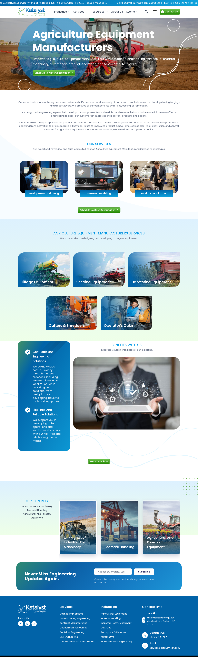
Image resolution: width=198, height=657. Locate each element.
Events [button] (131, 11)
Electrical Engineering (71, 632)
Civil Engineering (68, 637)
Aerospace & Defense (113, 632)
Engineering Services (71, 613)
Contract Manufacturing (73, 623)
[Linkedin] (27, 623)
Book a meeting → (97, 2)
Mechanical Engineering (73, 627)
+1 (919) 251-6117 (158, 637)
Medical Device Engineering (116, 641)
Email (153, 643)
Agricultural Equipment (114, 613)
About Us (117, 11)
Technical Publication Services (76, 641)
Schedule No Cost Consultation (53, 72)
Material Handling (119, 547)
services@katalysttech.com (165, 647)
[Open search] (146, 12)
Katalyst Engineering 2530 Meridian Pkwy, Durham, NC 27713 (161, 621)
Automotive (107, 637)
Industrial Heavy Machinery (116, 623)
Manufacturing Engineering (74, 618)
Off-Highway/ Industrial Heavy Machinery (77, 542)
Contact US (157, 633)
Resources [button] (98, 11)
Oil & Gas (106, 627)
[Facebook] (20, 623)
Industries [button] (61, 11)
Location (152, 613)
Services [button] (79, 11)
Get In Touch (97, 461)
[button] (154, 11)
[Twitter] (34, 623)
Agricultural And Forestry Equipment (160, 542)
